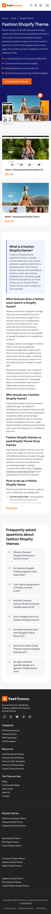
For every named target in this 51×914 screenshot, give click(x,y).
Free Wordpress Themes (13, 754)
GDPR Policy (41, 908)
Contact (5, 796)
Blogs (4, 781)
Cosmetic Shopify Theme (13, 858)
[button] (25, 555)
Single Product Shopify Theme (15, 885)
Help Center (7, 788)
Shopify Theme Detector (13, 768)
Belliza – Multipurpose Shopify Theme (22, 216)
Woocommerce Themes (13, 757)
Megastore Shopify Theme (14, 825)
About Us (6, 792)
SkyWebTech (27, 903)
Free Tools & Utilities (11, 785)
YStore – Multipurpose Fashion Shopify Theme (25, 169)
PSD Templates (9, 741)
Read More (11, 508)
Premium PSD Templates (13, 765)
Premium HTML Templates (13, 761)
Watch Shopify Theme (12, 865)
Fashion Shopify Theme (12, 822)
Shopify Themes (9, 734)
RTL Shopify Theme (10, 842)
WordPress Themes (10, 730)
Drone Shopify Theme (11, 845)
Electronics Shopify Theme (14, 818)
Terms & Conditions (25, 908)
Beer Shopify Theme (11, 838)
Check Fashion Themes (16, 81)
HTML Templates (9, 737)
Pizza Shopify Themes (11, 882)
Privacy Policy (10, 908)
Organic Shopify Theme (12, 878)
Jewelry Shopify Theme (12, 862)
